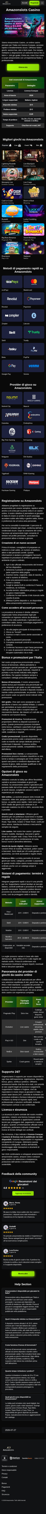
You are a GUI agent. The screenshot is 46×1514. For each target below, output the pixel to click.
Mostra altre (23, 1274)
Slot (37, 145)
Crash (27, 145)
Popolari (5, 145)
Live (15, 145)
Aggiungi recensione (23, 1193)
